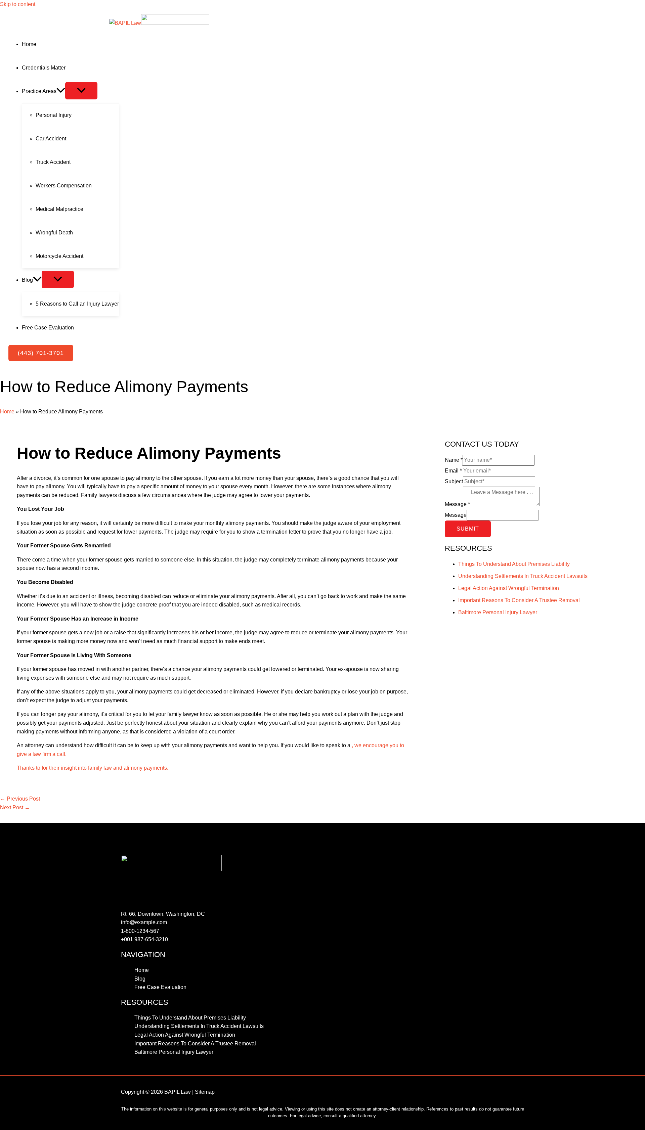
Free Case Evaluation (160, 987)
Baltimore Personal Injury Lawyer (497, 612)
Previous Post (20, 799)
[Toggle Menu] (81, 90)
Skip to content (17, 4)
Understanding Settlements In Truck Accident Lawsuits (523, 576)
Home (7, 411)
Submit (468, 529)
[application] (60, 91)
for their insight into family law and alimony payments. (105, 768)
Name (454, 460)
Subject (454, 481)
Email (453, 470)
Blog (139, 979)
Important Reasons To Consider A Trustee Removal (519, 600)
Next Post (15, 807)
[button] (40, 353)
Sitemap (205, 1092)
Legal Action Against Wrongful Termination (508, 588)
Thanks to (29, 768)
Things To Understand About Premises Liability (514, 564)
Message (457, 504)
